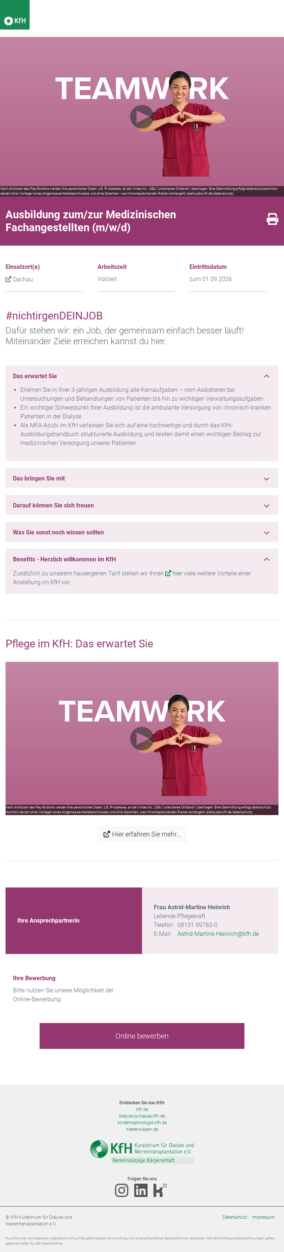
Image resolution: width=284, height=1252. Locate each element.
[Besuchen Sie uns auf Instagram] (123, 1195)
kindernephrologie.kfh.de (142, 1122)
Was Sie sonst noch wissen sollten (58, 532)
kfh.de (142, 1109)
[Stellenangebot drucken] (272, 221)
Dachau (23, 279)
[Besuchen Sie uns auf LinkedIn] (142, 1195)
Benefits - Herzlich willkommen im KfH (64, 559)
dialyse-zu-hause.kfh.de (142, 1116)
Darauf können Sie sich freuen (53, 505)
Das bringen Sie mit (39, 478)
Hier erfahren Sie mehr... (146, 834)
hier (177, 573)
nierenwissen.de (142, 1129)
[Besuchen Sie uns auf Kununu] (161, 1195)
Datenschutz (235, 1217)
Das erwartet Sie (35, 376)
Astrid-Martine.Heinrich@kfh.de (218, 933)
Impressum (263, 1217)
